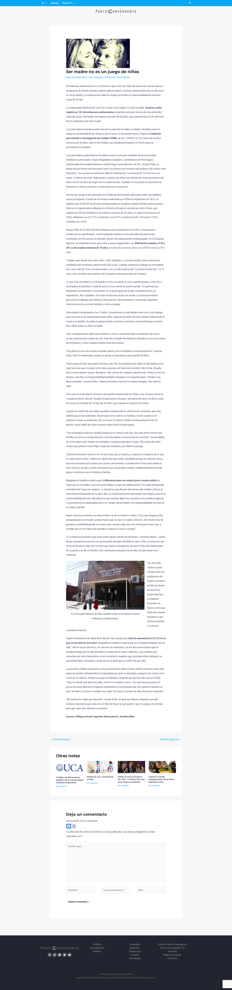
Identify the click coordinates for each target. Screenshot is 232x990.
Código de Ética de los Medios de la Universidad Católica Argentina (69, 780)
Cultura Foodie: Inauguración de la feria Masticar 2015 (161, 779)
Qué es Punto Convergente (172, 944)
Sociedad (135, 944)
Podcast (55, 3)
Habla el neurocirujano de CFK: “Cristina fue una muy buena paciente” (131, 779)
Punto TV (67, 3)
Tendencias (135, 951)
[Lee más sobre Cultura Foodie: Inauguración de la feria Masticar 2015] (162, 766)
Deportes (135, 948)
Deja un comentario (76, 77)
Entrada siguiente (171, 739)
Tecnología (135, 958)
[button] (44, 3)
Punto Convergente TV (172, 948)
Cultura (135, 955)
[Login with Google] (74, 826)
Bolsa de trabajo (172, 955)
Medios (97, 951)
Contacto (172, 958)
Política (97, 944)
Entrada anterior (60, 739)
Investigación (97, 948)
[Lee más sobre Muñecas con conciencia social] (100, 766)
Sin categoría (96, 77)
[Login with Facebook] (68, 826)
